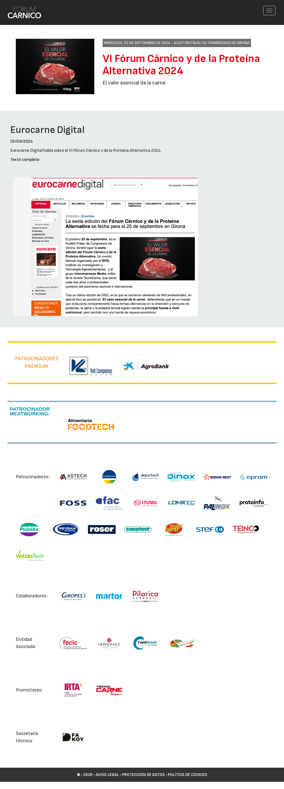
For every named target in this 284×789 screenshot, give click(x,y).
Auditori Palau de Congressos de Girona (212, 42)
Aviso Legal (107, 774)
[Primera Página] (21, 7)
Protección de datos (143, 774)
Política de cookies (187, 774)
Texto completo (24, 159)
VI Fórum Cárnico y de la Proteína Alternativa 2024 (181, 65)
